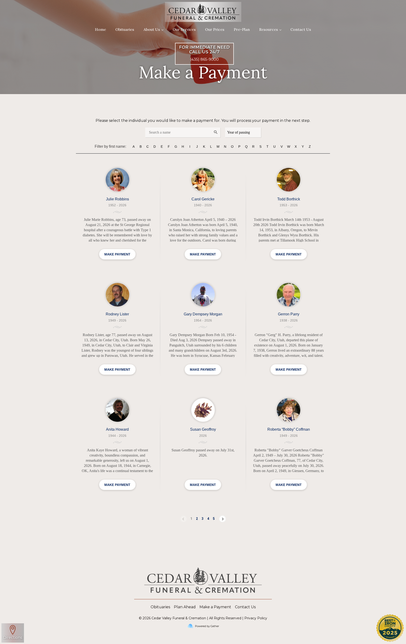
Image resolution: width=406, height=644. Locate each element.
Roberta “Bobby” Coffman (288, 429)
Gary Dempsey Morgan (203, 314)
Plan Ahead (185, 607)
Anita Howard (117, 429)
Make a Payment (215, 607)
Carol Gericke (203, 199)
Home (100, 29)
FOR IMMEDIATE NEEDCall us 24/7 (204, 50)
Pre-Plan (242, 29)
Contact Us (300, 29)
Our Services (184, 29)
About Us (152, 29)
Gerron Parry (288, 314)
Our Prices (214, 29)
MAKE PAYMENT (117, 254)
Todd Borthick (288, 199)
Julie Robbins (117, 199)
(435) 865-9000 (204, 59)
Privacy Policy (255, 618)
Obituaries (124, 29)
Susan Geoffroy (203, 429)
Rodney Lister (117, 314)
